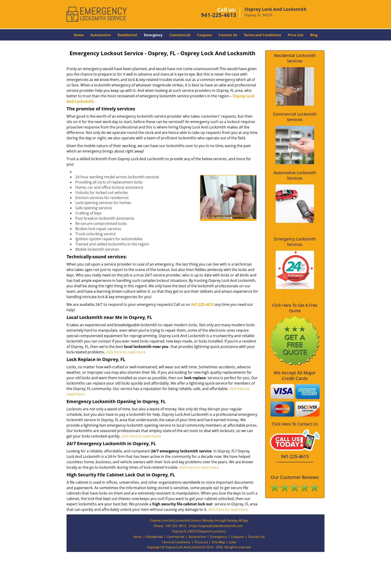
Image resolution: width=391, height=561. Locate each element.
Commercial (179, 35)
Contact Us (228, 35)
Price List (295, 35)
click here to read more (125, 351)
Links (232, 542)
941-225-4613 (218, 15)
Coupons (204, 35)
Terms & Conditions (176, 542)
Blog (313, 35)
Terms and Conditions (262, 35)
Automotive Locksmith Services (295, 175)
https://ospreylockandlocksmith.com (216, 526)
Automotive (101, 35)
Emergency (153, 35)
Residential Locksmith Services (295, 58)
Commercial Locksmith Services (295, 116)
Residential (127, 35)
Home (79, 35)
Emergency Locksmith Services (295, 241)
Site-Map (218, 542)
